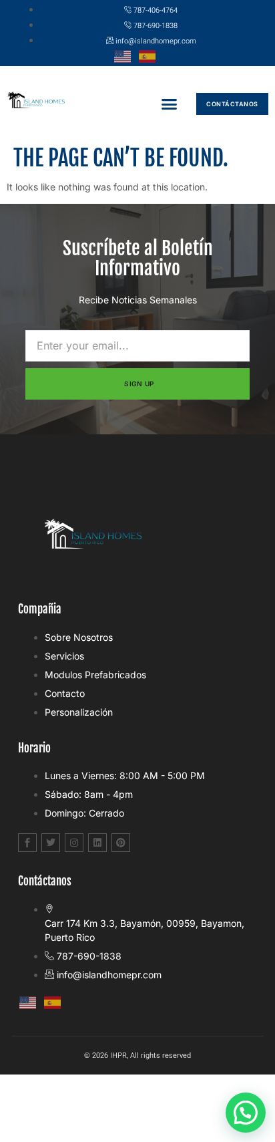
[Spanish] (150, 55)
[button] (169, 104)
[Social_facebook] (27, 842)
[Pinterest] (120, 842)
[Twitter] (50, 842)
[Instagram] (74, 842)
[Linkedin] (97, 842)
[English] (125, 55)
